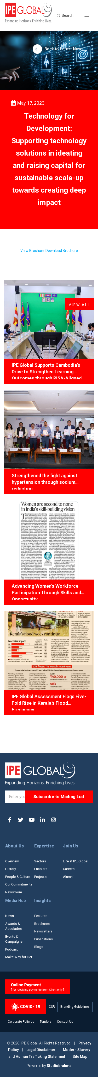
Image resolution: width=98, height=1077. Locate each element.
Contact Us (65, 1021)
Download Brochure (61, 250)
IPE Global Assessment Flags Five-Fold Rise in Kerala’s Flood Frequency (49, 702)
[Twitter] (20, 819)
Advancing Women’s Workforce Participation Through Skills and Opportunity (46, 591)
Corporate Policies (21, 1021)
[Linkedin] (42, 819)
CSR (52, 1007)
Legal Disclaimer (40, 1050)
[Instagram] (53, 819)
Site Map (80, 1056)
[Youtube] (31, 819)
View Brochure (32, 250)
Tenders (45, 1021)
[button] (87, 15)
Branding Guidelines (75, 1007)
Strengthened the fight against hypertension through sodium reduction (44, 481)
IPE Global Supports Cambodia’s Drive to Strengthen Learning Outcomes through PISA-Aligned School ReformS (47, 370)
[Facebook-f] (9, 819)
